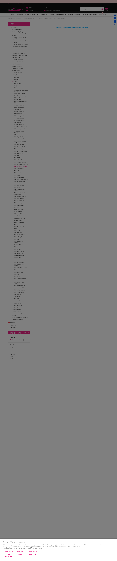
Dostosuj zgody (20, 552)
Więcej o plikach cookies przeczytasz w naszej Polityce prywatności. (23, 548)
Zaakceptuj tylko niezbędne (9, 552)
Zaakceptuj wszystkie (33, 552)
